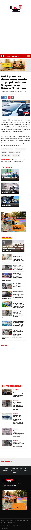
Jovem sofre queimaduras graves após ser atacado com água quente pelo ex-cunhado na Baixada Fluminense (13, 258)
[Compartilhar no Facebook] (2, 97)
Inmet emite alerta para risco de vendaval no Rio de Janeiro (13, 248)
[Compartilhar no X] (5, 97)
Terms (19, 470)
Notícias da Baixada (14, 152)
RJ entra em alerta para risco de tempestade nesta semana (18, 267)
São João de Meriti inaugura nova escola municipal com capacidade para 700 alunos (18, 304)
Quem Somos (14, 468)
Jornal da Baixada (20, 149)
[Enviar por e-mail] (12, 97)
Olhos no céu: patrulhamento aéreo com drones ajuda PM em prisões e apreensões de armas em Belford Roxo (13, 334)
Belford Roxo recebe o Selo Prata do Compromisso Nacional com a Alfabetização (12, 277)
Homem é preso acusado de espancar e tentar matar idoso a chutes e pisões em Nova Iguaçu (13, 295)
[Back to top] (27, 526)
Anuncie (12, 470)
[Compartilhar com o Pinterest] (9, 97)
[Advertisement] (15, 38)
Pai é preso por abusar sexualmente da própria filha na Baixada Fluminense (12, 314)
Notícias (4, 152)
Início (6, 468)
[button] (2, 56)
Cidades (25, 470)
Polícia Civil (16, 155)
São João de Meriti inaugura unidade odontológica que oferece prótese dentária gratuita (18, 324)
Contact (14, 472)
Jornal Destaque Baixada (8, 94)
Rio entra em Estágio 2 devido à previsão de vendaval (18, 286)
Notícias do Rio (6, 155)
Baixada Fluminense (7, 149)
